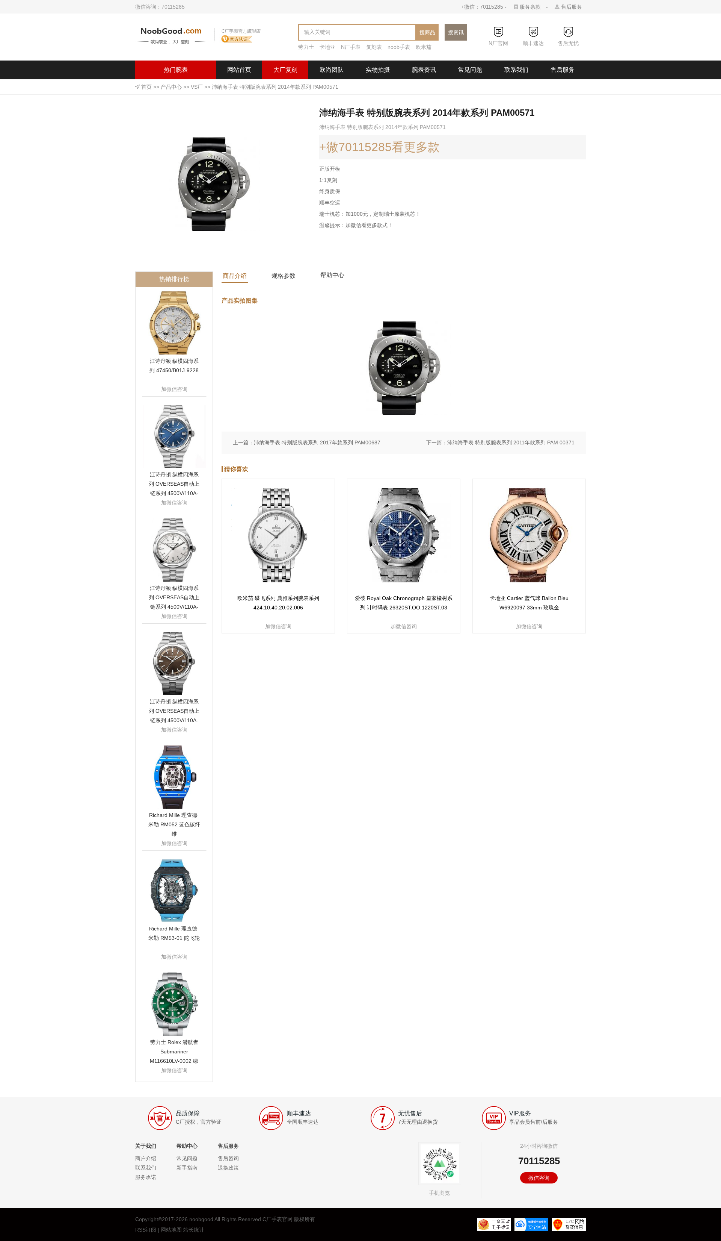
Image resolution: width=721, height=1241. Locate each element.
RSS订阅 (145, 1230)
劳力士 (306, 47)
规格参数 (284, 276)
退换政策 (228, 1168)
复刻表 (374, 47)
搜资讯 (456, 32)
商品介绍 (235, 276)
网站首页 (239, 70)
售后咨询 (228, 1158)
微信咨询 (538, 1178)
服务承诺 (145, 1177)
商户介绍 (145, 1158)
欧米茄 (423, 47)
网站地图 (171, 1230)
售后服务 (571, 7)
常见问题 (470, 70)
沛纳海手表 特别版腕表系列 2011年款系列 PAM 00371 (511, 442)
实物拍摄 (378, 70)
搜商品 (427, 32)
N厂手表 (350, 47)
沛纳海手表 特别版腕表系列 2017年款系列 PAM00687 (317, 442)
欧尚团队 (332, 70)
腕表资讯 (424, 70)
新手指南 (187, 1168)
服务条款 (530, 7)
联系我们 (516, 70)
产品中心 (171, 87)
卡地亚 (327, 47)
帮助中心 (332, 275)
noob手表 (399, 47)
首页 (146, 87)
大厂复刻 (285, 70)
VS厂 (197, 87)
